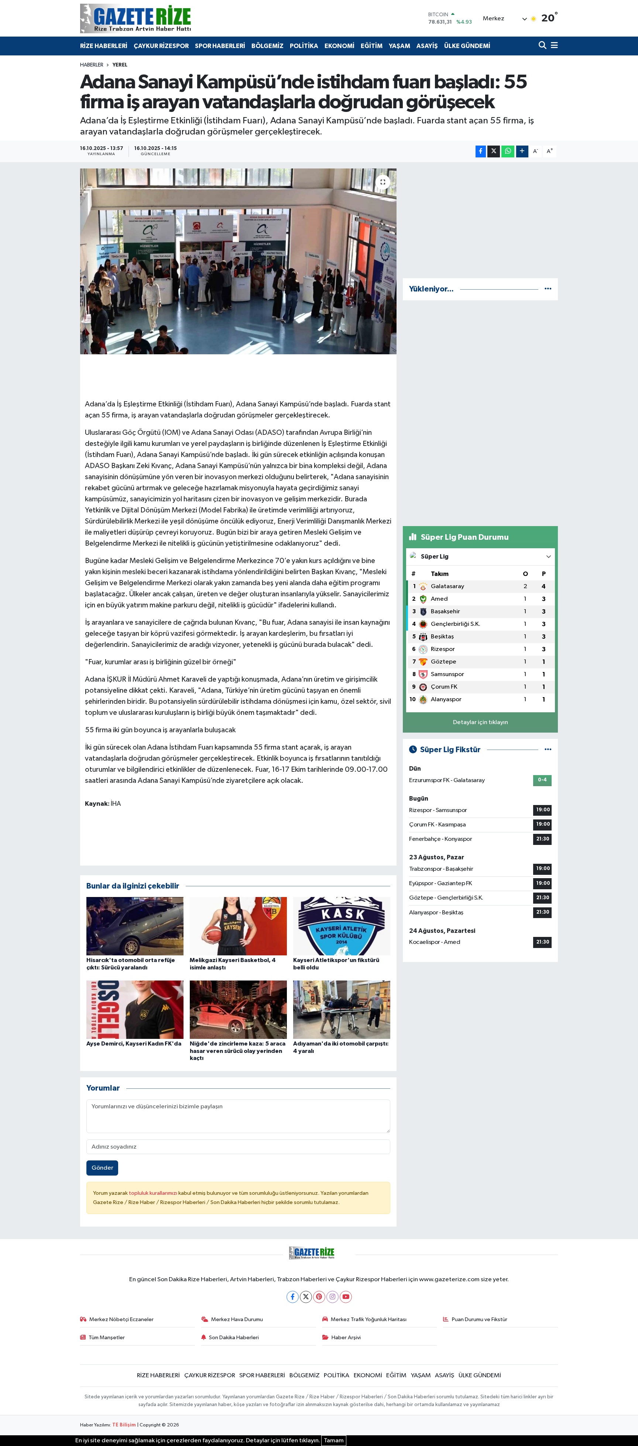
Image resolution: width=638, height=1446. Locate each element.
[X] (306, 1297)
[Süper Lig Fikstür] (548, 750)
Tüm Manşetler (107, 1337)
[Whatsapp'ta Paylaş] (507, 152)
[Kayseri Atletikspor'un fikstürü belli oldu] (341, 926)
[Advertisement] (480, 220)
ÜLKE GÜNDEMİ (467, 46)
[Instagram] (332, 1297)
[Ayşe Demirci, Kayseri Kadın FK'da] (134, 1009)
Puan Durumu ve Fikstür (479, 1319)
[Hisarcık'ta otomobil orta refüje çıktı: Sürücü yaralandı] (134, 926)
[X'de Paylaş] (493, 152)
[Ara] (543, 46)
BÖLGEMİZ (267, 46)
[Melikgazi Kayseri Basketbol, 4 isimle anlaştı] (238, 926)
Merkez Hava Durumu (237, 1319)
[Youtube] (346, 1297)
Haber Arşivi (346, 1337)
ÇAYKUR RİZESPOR (161, 46)
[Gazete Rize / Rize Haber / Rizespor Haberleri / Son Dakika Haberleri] (154, 18)
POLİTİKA (304, 46)
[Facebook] (293, 1297)
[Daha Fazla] (522, 152)
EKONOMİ (339, 46)
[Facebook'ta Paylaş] (481, 152)
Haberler (91, 65)
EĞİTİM (372, 46)
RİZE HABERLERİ (103, 46)
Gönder (102, 1168)
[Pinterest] (319, 1297)
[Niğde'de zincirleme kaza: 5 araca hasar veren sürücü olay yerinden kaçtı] (238, 1009)
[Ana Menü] (553, 46)
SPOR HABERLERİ (220, 46)
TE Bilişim (124, 1425)
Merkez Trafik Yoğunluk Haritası (369, 1319)
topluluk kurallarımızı (153, 1193)
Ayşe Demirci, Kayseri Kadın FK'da (133, 1044)
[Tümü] (548, 289)
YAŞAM (399, 46)
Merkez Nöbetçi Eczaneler (121, 1319)
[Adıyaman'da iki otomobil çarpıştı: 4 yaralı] (341, 1009)
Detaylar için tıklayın (480, 722)
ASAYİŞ (427, 46)
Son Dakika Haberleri (234, 1337)
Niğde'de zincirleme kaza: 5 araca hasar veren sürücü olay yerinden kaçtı (237, 1051)
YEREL (120, 65)
